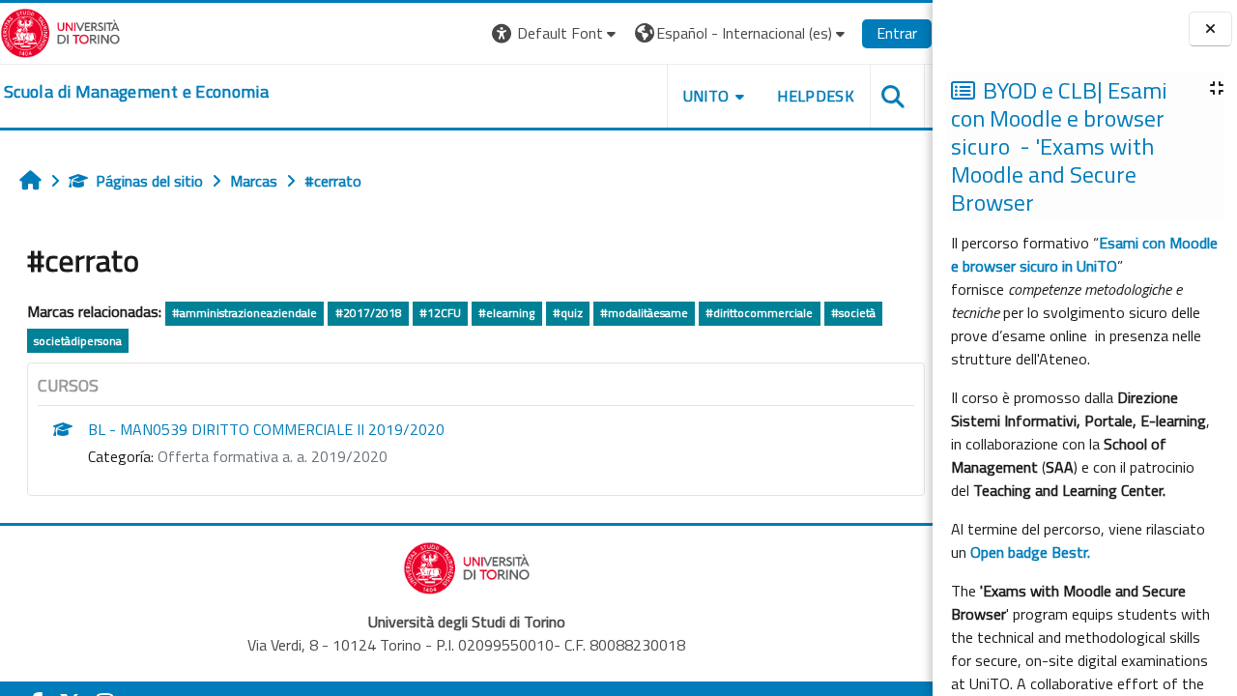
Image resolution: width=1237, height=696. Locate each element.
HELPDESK (815, 95)
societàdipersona (78, 341)
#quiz (568, 313)
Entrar (897, 32)
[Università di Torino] (60, 31)
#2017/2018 (368, 313)
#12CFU (440, 313)
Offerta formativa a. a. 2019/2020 (273, 456)
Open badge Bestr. (1030, 552)
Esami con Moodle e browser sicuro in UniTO (1084, 254)
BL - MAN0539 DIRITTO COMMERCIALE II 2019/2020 (266, 429)
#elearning (506, 313)
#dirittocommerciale (759, 313)
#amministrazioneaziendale (244, 313)
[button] (556, 33)
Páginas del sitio (149, 180)
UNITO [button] (706, 95)
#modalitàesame (644, 313)
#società (853, 313)
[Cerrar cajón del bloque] (1210, 29)
